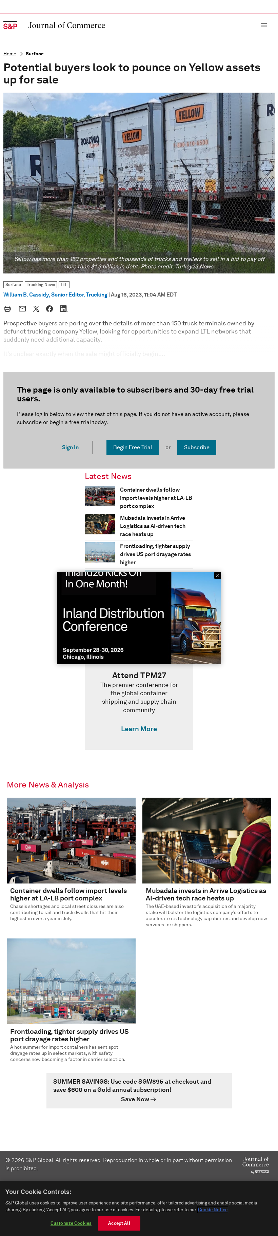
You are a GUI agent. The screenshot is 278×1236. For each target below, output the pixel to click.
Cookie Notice (212, 1209)
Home (9, 54)
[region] (139, 1208)
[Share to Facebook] (49, 308)
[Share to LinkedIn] (64, 308)
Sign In (70, 447)
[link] (139, 704)
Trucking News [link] (41, 284)
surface (35, 54)
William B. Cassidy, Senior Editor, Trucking (55, 294)
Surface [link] (13, 284)
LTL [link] (64, 284)
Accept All (119, 1223)
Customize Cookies (71, 1223)
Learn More (139, 729)
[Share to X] (36, 309)
